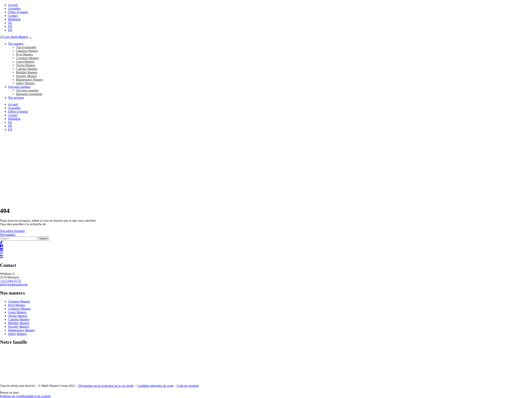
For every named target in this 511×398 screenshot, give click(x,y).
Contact (13, 15)
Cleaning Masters (27, 51)
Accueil (13, 5)
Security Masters (26, 76)
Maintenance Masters (29, 79)
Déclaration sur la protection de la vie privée (106, 385)
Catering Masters (26, 68)
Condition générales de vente (155, 385)
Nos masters (15, 43)
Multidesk (14, 19)
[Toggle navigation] (30, 38)
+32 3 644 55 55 (10, 281)
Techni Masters (25, 65)
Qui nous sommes (19, 86)
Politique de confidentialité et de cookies (25, 396)
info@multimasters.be (14, 284)
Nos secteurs (16, 97)
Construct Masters (27, 58)
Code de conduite (188, 385)
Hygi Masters (24, 54)
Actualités (14, 8)
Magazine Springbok (29, 94)
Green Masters (25, 61)
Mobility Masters (26, 72)
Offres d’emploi (18, 12)
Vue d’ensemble (26, 47)
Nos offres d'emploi (12, 231)
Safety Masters (25, 83)
